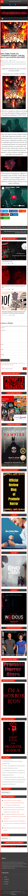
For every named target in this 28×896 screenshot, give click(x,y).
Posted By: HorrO (5, 60)
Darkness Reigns (11, 61)
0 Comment (13, 60)
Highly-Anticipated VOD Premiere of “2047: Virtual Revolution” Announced (15, 232)
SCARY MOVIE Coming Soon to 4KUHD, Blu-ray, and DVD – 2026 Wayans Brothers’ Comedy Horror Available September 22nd (13, 773)
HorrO (10, 263)
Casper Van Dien (5, 61)
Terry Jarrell (6, 800)
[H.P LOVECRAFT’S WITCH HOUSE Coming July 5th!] (14, 275)
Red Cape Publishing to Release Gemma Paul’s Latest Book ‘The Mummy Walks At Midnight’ (13, 312)
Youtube (6, 883)
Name (2, 344)
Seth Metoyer (7, 821)
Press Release (3, 46)
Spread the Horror (15, 64)
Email (2, 349)
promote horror (8, 64)
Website (2, 354)
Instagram (6, 881)
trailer (20, 64)
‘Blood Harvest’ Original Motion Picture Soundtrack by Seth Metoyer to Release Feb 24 (15, 823)
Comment (3, 330)
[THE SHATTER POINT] (14, 250)
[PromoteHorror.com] (14, 13)
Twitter (5, 877)
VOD (22, 64)
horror (16, 61)
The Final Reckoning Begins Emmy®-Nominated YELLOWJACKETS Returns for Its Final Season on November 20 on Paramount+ (13, 782)
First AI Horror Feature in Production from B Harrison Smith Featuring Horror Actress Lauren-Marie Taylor (14, 803)
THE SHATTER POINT (7, 261)
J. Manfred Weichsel (8, 807)
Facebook (6, 879)
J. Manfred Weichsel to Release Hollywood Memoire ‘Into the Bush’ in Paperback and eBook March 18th (14, 810)
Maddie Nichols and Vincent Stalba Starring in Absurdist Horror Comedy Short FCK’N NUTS (15, 816)
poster (25, 63)
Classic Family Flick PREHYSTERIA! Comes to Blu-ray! (14, 227)
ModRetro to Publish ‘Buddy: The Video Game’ (14, 777)
